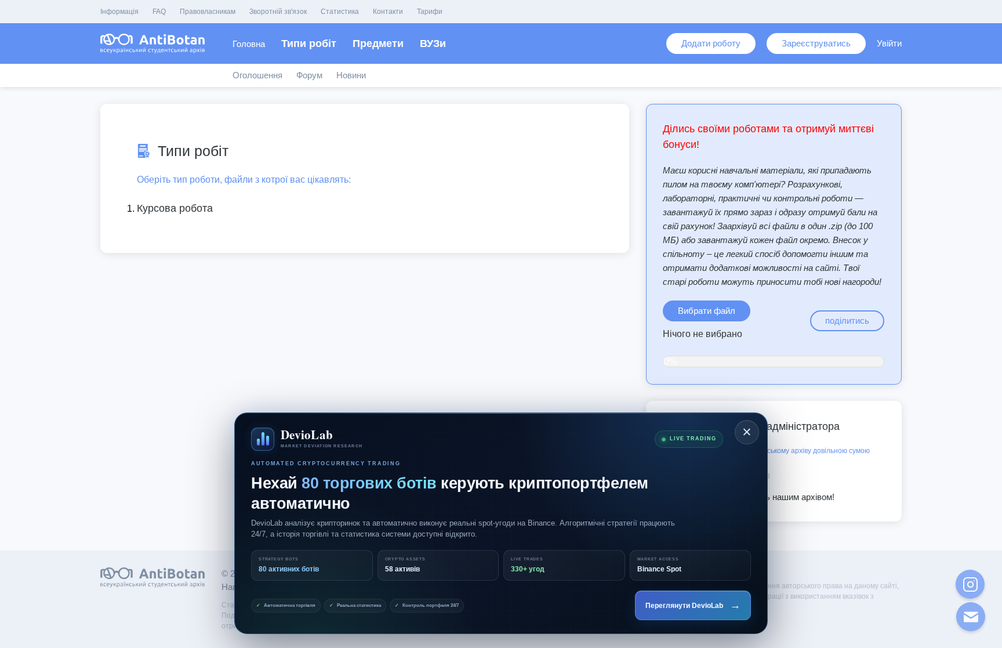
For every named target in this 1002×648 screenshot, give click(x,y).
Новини (351, 75)
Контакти (388, 12)
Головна (249, 44)
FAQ (159, 12)
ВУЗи (433, 43)
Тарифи (429, 12)
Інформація (119, 12)
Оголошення (257, 75)
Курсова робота (175, 208)
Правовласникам (207, 12)
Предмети (378, 43)
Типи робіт (308, 43)
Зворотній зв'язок (278, 12)
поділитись (847, 320)
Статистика (340, 12)
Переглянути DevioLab (692, 605)
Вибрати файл (706, 311)
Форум (309, 75)
